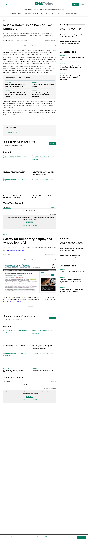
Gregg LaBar (6, 40)
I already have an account (30, 225)
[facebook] (25, 45)
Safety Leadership (38, 13)
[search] (7, 4)
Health (47, 13)
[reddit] (32, 45)
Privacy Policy (45, 536)
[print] (55, 45)
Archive (5, 20)
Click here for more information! (15, 250)
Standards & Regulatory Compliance (20, 13)
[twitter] (30, 45)
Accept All (81, 537)
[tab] (7, 207)
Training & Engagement (71, 13)
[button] (4, 4)
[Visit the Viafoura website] (53, 214)
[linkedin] (27, 45)
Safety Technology (57, 13)
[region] (29, 210)
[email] (35, 45)
